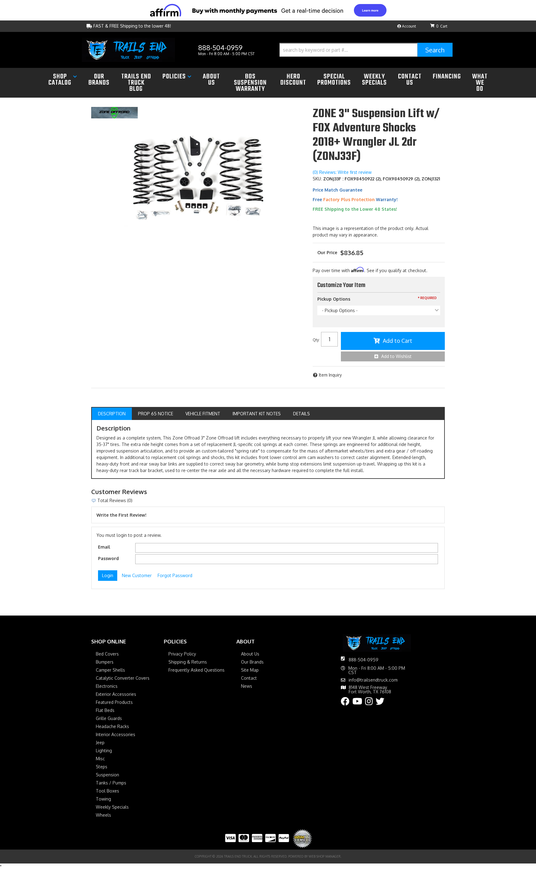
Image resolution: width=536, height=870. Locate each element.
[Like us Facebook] (345, 702)
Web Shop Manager (325, 856)
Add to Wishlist (396, 356)
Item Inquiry (330, 375)
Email (104, 547)
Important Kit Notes (257, 413)
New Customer (137, 575)
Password (108, 558)
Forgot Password (175, 575)
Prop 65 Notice (155, 413)
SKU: (317, 178)
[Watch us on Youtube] (357, 702)
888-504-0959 (363, 659)
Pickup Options (333, 299)
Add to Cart (397, 340)
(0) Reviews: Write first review (342, 172)
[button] (366, 50)
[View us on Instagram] (369, 702)
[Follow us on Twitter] (380, 702)
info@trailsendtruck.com (373, 680)
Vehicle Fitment (202, 413)
